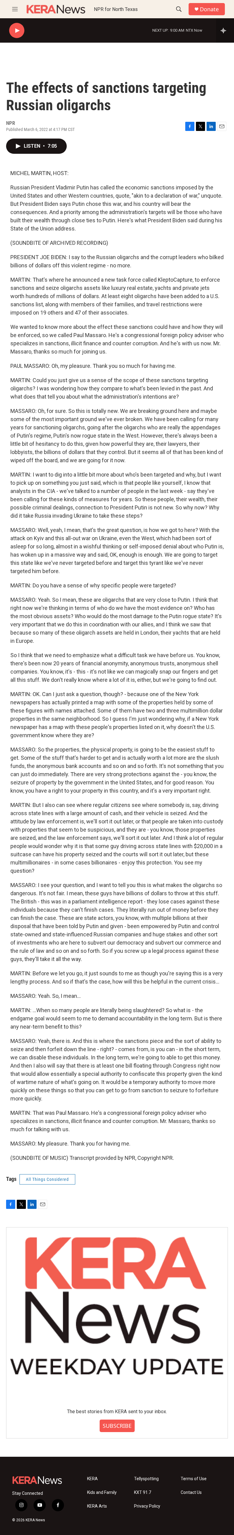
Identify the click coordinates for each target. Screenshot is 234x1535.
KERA (92, 1479)
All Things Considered (47, 1179)
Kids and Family (102, 1492)
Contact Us (191, 1492)
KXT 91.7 (142, 1492)
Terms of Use (194, 1479)
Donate (209, 9)
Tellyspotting (146, 1479)
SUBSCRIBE (117, 1425)
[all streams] (225, 30)
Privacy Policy (147, 1506)
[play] (17, 30)
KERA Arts (97, 1506)
